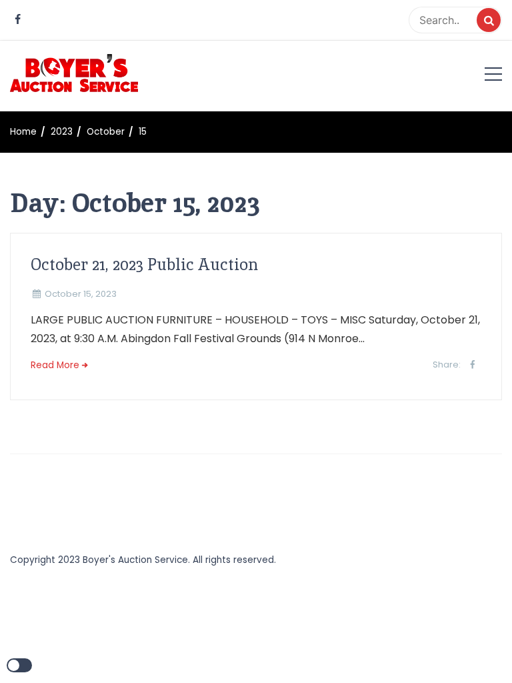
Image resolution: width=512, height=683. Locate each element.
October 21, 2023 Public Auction (144, 264)
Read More (55, 365)
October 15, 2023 (81, 293)
